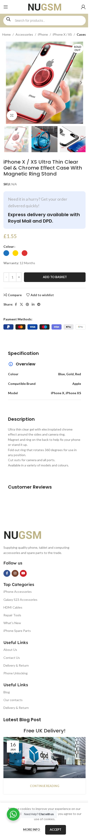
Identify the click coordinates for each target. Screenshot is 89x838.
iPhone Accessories (17, 591)
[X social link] (21, 304)
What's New (12, 623)
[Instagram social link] (15, 573)
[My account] (83, 6)
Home (6, 34)
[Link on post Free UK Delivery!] (44, 757)
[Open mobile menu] (5, 6)
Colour (8, 246)
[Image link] (26, 534)
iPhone (43, 34)
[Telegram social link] (39, 304)
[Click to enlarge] (12, 115)
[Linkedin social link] (33, 304)
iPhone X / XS (62, 34)
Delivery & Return (16, 665)
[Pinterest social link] (27, 304)
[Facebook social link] (15, 304)
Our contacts (13, 700)
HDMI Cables (12, 607)
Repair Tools (12, 615)
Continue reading (44, 786)
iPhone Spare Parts (17, 631)
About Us (10, 650)
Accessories (24, 34)
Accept (55, 829)
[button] (8, 82)
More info (32, 829)
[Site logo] (45, 6)
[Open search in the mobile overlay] (44, 20)
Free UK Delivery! (44, 730)
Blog (6, 692)
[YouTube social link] (23, 573)
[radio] (6, 253)
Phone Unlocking (15, 673)
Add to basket (55, 277)
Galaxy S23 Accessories (20, 599)
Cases (81, 34)
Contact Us (11, 658)
